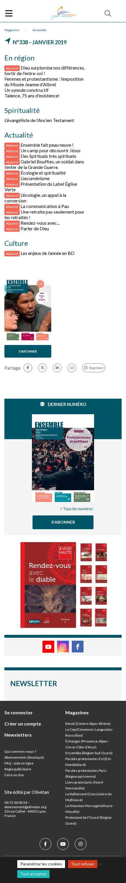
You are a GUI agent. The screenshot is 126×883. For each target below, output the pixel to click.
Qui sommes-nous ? (20, 751)
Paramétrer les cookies (41, 863)
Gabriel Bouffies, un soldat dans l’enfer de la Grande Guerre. (44, 164)
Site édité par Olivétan (26, 792)
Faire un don (14, 775)
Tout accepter (33, 873)
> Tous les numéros (76, 508)
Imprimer (96, 368)
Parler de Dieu (35, 228)
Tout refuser (82, 863)
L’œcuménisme (35, 178)
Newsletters (18, 734)
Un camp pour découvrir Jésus (51, 150)
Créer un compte (22, 723)
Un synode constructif (26, 90)
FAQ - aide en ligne (18, 763)
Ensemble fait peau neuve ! (47, 145)
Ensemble (39, 30)
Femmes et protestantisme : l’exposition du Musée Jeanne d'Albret (44, 81)
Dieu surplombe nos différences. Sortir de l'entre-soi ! (44, 70)
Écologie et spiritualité (43, 172)
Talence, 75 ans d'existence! (31, 95)
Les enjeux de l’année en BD (47, 253)
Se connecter (18, 712)
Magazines (11, 30)
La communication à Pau (45, 206)
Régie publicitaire (17, 769)
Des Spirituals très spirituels (48, 156)
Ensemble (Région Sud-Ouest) (89, 753)
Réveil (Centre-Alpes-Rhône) (87, 723)
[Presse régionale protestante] (63, 13)
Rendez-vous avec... (40, 223)
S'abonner (28, 351)
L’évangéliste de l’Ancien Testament (39, 120)
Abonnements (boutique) (24, 757)
